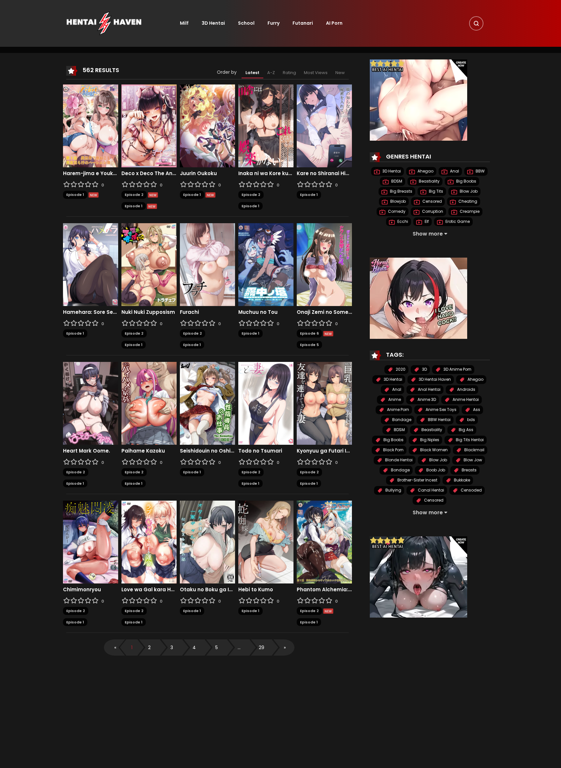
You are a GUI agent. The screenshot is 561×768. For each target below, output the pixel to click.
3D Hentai (213, 23)
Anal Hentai (429, 389)
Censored (431, 201)
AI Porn (334, 23)
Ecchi (402, 221)
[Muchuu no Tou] (265, 264)
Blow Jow (472, 460)
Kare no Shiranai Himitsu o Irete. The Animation (324, 173)
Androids (465, 389)
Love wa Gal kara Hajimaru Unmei (149, 590)
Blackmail (473, 450)
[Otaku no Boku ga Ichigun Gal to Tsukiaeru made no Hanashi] (207, 542)
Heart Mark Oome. (86, 451)
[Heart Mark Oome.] (90, 403)
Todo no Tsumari (260, 451)
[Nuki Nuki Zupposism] (149, 264)
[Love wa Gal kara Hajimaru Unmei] (149, 542)
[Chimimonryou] (90, 542)
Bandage (401, 420)
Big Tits (435, 191)
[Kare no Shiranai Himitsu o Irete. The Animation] (324, 125)
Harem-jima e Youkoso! (90, 173)
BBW (480, 171)
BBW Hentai (439, 420)
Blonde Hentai (398, 460)
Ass (476, 410)
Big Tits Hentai (469, 440)
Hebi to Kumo (255, 590)
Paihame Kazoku (143, 451)
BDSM (396, 181)
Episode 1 (75, 194)
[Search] (476, 23)
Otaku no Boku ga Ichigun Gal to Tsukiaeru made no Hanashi (207, 590)
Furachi (189, 312)
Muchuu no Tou (258, 312)
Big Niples (429, 440)
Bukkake (461, 480)
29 (261, 647)
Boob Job (435, 470)
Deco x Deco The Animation (149, 173)
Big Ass (465, 430)
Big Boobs (465, 181)
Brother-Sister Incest (416, 480)
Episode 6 (309, 333)
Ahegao (425, 171)
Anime (394, 400)
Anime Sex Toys (440, 410)
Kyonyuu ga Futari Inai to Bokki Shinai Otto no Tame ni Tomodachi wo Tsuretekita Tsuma (324, 451)
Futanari (303, 23)
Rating (289, 73)
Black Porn (393, 450)
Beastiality (429, 181)
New (340, 73)
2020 (400, 369)
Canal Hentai (430, 490)
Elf (426, 221)
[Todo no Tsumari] (265, 403)
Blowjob (397, 201)
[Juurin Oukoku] (207, 125)
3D (424, 369)
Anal (454, 171)
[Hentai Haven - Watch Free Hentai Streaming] (104, 23)
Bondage (400, 470)
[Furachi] (207, 264)
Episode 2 (134, 194)
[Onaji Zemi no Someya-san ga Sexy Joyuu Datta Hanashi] (324, 264)
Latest (252, 73)
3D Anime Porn (457, 369)
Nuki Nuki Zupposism (148, 312)
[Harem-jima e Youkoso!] (90, 125)
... (239, 647)
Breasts (469, 470)
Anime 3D (426, 400)
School (246, 23)
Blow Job (468, 191)
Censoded (471, 490)
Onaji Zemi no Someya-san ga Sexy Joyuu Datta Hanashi (324, 312)
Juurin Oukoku (198, 173)
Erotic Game (457, 221)
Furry (274, 23)
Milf (184, 23)
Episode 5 (309, 344)
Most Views (316, 73)
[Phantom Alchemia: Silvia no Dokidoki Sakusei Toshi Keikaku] (324, 542)
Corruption (432, 211)
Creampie (469, 211)
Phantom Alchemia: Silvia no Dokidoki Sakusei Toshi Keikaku (324, 590)
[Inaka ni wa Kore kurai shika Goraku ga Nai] (265, 125)
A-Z (271, 73)
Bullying (392, 490)
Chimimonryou (82, 590)
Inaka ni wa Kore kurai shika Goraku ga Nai (265, 173)
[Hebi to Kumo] (265, 542)
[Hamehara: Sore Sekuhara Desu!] (90, 264)
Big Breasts (400, 191)
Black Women (433, 450)
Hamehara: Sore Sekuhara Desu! (90, 312)
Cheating (467, 201)
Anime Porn (397, 410)
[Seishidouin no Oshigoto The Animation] (207, 403)
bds (470, 420)
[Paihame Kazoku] (149, 403)
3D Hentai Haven (434, 379)
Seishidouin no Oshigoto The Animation (207, 451)
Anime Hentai (465, 400)
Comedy (396, 211)
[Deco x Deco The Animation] (149, 125)
